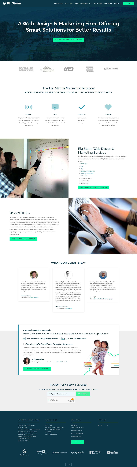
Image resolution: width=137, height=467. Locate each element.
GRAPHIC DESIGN (24, 438)
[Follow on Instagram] (101, 425)
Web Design (58, 3)
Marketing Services (82, 3)
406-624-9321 (79, 434)
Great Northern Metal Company (103, 299)
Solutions (98, 3)
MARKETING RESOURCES (53, 429)
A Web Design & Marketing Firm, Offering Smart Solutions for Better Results (68, 26)
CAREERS (48, 432)
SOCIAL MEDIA (81, 35)
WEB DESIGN (42, 35)
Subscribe (83, 394)
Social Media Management (88, 171)
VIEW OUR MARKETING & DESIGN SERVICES (68, 39)
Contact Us (78, 442)
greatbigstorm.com (76, 436)
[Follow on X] (107, 425)
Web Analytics (84, 176)
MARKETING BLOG (51, 434)
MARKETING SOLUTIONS (26, 425)
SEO (71, 3)
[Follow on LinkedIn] (98, 425)
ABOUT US (48, 425)
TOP (68, 464)
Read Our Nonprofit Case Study (37, 369)
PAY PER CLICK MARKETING (27, 432)
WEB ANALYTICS (93, 35)
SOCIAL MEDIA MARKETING (27, 434)
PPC (66, 3)
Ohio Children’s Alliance (63, 362)
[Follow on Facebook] (104, 425)
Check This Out (34, 297)
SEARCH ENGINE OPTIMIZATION (29, 429)
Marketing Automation (87, 173)
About (116, 3)
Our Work (108, 3)
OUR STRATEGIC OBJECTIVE (54, 427)
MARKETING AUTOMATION (66, 35)
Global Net (69, 308)
